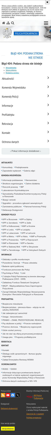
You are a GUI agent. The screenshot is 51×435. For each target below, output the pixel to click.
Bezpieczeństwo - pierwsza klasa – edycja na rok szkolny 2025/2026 (23, 308)
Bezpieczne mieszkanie (12, 304)
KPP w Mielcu (8, 236)
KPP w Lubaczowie (10, 233)
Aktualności (7, 162)
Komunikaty (7, 167)
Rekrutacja (6, 341)
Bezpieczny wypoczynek (31, 327)
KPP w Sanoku (27, 243)
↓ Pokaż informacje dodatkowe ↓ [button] (25, 151)
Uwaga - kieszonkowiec (12, 317)
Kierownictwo (31, 180)
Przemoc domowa (10, 327)
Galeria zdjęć (29, 171)
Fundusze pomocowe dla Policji (16, 270)
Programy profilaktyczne (25, 337)
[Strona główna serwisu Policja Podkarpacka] (3, 23)
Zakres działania (33, 183)
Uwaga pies (7, 337)
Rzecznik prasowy (10, 187)
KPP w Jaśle (25, 223)
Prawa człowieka (30, 263)
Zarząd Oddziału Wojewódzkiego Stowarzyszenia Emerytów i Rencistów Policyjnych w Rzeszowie (23, 293)
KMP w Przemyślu (38, 236)
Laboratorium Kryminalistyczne (15, 190)
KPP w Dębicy (26, 219)
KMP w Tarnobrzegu (11, 250)
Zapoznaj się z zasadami (35, 413)
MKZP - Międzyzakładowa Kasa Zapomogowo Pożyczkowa (22, 287)
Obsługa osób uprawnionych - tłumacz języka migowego (21, 355)
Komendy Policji (8, 214)
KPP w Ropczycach (29, 240)
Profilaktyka (7, 299)
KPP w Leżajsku (23, 230)
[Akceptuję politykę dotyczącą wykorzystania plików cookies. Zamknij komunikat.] (47, 2)
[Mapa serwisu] (8, 23)
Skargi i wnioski (9, 200)
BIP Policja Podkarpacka (38, 396)
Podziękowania (21, 167)
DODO (14, 369)
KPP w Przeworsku (10, 240)
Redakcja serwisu (12, 73)
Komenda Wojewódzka (11, 175)
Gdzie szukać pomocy (11, 330)
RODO (5, 369)
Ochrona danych (8, 364)
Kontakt (5, 345)
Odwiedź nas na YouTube (8, 395)
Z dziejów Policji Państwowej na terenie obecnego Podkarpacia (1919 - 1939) (23, 277)
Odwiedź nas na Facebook (13, 395)
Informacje (6, 254)
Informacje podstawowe (12, 180)
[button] (46, 23)
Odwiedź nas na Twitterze (18, 395)
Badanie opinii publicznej (13, 266)
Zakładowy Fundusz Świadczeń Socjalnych (20, 282)
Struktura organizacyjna (12, 183)
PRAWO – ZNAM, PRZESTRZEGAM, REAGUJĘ (23, 320)
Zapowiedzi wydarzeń (11, 171)
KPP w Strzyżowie (30, 247)
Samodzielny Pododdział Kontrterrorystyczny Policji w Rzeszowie (24, 195)
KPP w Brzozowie (9, 219)
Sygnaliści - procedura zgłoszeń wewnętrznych (22, 203)
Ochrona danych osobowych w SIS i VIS (19, 381)
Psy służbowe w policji (11, 323)
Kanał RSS (3, 395)
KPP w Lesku (8, 230)
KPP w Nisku (22, 236)
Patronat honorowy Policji (35, 206)
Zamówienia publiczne (12, 206)
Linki (23, 273)
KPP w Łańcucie (28, 233)
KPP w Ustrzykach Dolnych (34, 250)
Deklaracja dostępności (9, 408)
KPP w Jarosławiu (10, 223)
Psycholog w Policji (10, 273)
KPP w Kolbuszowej (10, 226)
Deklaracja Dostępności (12, 210)
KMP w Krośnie (28, 226)
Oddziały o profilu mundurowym (16, 259)
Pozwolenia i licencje (11, 263)
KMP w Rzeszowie (10, 243)
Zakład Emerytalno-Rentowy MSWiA (18, 360)
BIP (22, 187)
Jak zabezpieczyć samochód (14, 313)
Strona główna (11, 70)
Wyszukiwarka (11, 68)
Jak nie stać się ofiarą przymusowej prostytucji (22, 334)
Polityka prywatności (33, 417)
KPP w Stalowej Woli (11, 247)
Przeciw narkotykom (32, 323)
